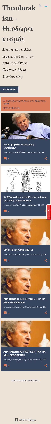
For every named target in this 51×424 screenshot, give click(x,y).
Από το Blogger (27, 419)
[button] (46, 158)
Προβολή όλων (11, 108)
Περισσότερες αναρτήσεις (26, 380)
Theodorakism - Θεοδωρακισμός (19, 23)
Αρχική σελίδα (9, 89)
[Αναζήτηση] (40, 5)
